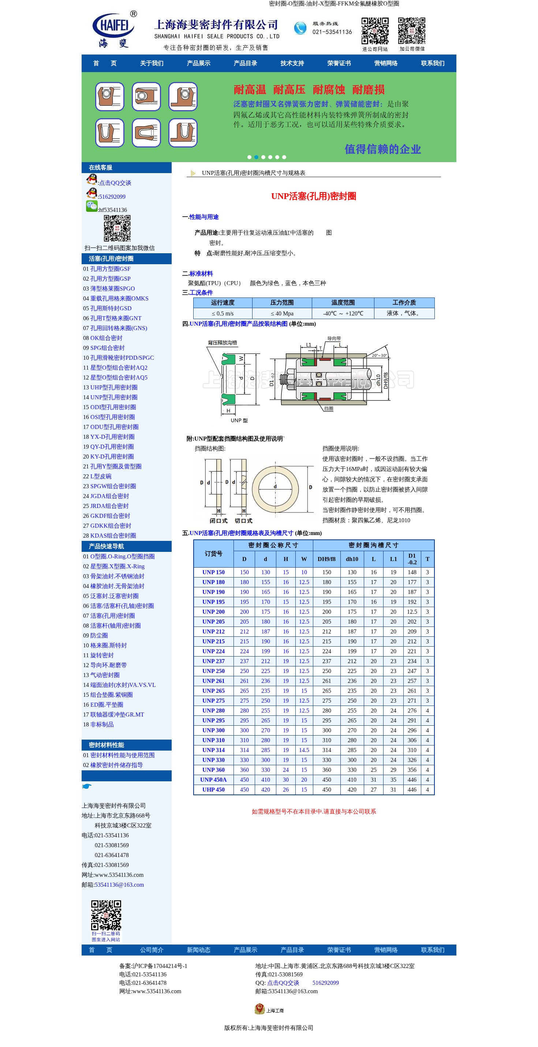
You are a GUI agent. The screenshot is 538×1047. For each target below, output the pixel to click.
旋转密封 (102, 655)
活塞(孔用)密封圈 (112, 616)
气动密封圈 (105, 675)
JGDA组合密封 (109, 496)
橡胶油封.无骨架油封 (117, 586)
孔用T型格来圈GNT (116, 318)
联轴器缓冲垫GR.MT (117, 714)
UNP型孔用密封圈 (114, 397)
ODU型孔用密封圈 (114, 427)
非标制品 (102, 724)
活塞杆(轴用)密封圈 (115, 625)
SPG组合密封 (107, 348)
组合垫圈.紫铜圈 (111, 695)
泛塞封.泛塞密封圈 (114, 596)
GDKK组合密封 (110, 526)
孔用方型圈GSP (110, 279)
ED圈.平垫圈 (106, 705)
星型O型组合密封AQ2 (118, 367)
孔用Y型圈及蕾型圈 (116, 466)
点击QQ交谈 (115, 183)
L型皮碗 (101, 476)
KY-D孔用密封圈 (112, 456)
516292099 (112, 197)
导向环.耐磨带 (108, 665)
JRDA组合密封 (109, 506)
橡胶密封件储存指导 (116, 765)
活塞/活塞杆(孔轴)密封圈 (122, 606)
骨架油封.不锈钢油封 (117, 576)
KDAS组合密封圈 (113, 535)
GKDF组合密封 (110, 516)
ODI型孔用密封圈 (113, 407)
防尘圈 (99, 635)
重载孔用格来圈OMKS (119, 298)
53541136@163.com (119, 885)
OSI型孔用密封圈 (112, 417)
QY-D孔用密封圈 (112, 447)
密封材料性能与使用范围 (122, 755)
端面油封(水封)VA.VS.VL (123, 685)
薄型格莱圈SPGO (112, 288)
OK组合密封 (106, 338)
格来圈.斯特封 (108, 645)
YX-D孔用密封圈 (112, 437)
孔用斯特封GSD (111, 308)
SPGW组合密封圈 (113, 486)
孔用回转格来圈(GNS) (118, 328)
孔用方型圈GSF (110, 269)
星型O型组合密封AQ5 (118, 377)
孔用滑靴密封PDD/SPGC (122, 358)
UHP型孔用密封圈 (114, 387)
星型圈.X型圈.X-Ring (117, 566)
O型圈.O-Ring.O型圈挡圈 (122, 556)
